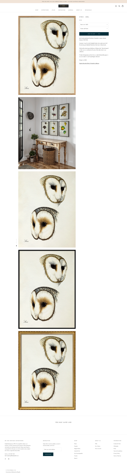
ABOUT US (79, 10)
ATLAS (53, 10)
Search (75, 458)
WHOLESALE (88, 10)
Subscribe (48, 454)
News (75, 443)
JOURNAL (70, 10)
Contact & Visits (117, 443)
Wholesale (116, 446)
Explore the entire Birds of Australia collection (89, 63)
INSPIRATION (61, 10)
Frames (75, 456)
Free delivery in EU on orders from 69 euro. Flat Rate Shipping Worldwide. (63, 1)
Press (115, 448)
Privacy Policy (117, 453)
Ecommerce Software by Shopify (13, 472)
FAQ (96, 443)
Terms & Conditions (118, 451)
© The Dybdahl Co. (11, 470)
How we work (98, 448)
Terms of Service (117, 456)
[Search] (119, 6)
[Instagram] (8, 459)
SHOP (36, 10)
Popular (76, 446)
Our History (97, 446)
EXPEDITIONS (45, 10)
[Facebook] (5, 459)
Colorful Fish (77, 451)
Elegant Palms (77, 448)
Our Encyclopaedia (78, 453)
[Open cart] (122, 6)
